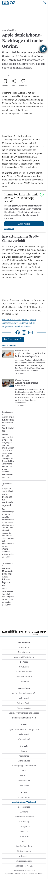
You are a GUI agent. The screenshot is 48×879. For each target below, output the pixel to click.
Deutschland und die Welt (24, 718)
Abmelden (24, 681)
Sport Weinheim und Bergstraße (24, 729)
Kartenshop (24, 756)
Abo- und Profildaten (24, 657)
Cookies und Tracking (35, 874)
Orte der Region (24, 703)
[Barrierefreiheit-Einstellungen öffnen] (43, 48)
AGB (25, 874)
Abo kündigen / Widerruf (24, 802)
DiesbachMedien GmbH (24, 870)
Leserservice (24, 807)
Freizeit (24, 746)
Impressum (9, 229)
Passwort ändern (24, 676)
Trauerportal (24, 826)
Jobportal (24, 831)
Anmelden (24, 647)
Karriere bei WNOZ (24, 866)
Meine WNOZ (24, 642)
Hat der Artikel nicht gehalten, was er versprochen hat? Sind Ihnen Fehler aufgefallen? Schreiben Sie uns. (19, 323)
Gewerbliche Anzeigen (24, 817)
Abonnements (24, 797)
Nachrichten (24, 688)
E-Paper (24, 662)
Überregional (24, 739)
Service (24, 792)
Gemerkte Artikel (24, 672)
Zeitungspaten (24, 851)
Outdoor (24, 775)
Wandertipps (24, 761)
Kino (24, 770)
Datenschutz (18, 874)
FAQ (24, 841)
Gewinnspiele (24, 780)
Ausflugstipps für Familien (24, 766)
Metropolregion (24, 708)
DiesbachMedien (24, 846)
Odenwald (24, 698)
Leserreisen (24, 785)
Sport (24, 725)
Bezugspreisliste (24, 861)
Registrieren (24, 652)
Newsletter (24, 667)
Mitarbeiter (24, 856)
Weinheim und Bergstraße (24, 693)
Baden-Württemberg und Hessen (24, 713)
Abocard (24, 812)
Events (24, 751)
